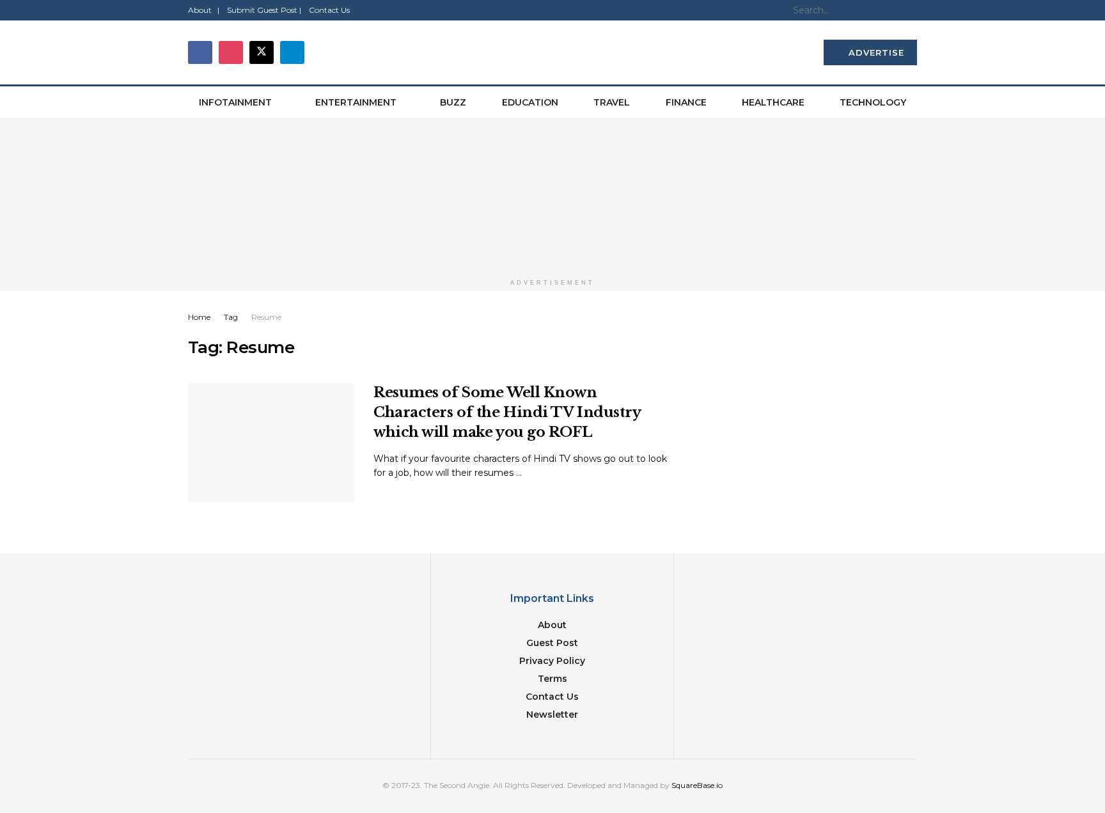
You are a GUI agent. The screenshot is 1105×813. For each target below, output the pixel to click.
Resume (266, 317)
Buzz (453, 102)
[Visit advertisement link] (552, 195)
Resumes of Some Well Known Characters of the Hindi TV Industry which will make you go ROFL (507, 412)
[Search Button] (910, 10)
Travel (611, 102)
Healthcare (773, 102)
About (552, 625)
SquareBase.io (697, 785)
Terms (552, 678)
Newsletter (552, 714)
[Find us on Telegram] (292, 52)
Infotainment (235, 102)
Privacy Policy (552, 661)
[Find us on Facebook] (200, 52)
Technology (873, 102)
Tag (231, 317)
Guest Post (552, 643)
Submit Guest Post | (264, 10)
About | (203, 10)
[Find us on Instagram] (231, 52)
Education (530, 102)
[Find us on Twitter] (261, 52)
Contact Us (329, 10)
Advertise (874, 52)
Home (199, 317)
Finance (686, 102)
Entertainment (355, 102)
